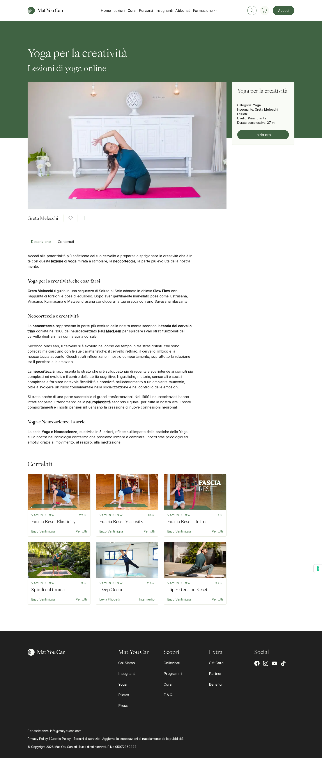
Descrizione (41, 241)
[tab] (41, 243)
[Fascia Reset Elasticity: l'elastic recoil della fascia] (59, 505)
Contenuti (66, 241)
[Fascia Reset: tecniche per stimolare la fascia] (195, 505)
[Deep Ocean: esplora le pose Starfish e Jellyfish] (127, 573)
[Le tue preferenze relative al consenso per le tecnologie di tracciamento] (318, 568)
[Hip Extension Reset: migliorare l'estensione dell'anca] (195, 573)
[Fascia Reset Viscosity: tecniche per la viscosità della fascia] (127, 505)
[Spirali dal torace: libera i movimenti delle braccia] (59, 573)
